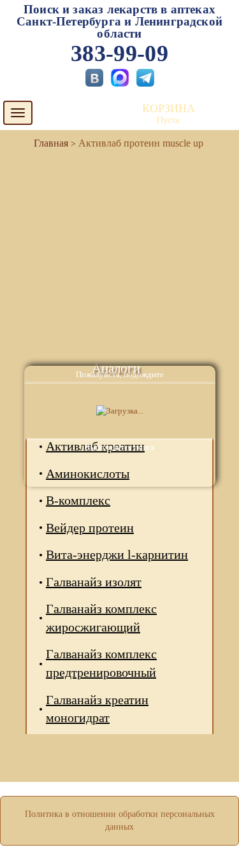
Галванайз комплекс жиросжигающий (101, 618)
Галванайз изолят (93, 582)
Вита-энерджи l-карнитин (117, 554)
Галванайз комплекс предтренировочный (101, 663)
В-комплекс (78, 500)
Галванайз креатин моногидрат (97, 709)
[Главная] (46, 143)
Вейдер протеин (90, 528)
